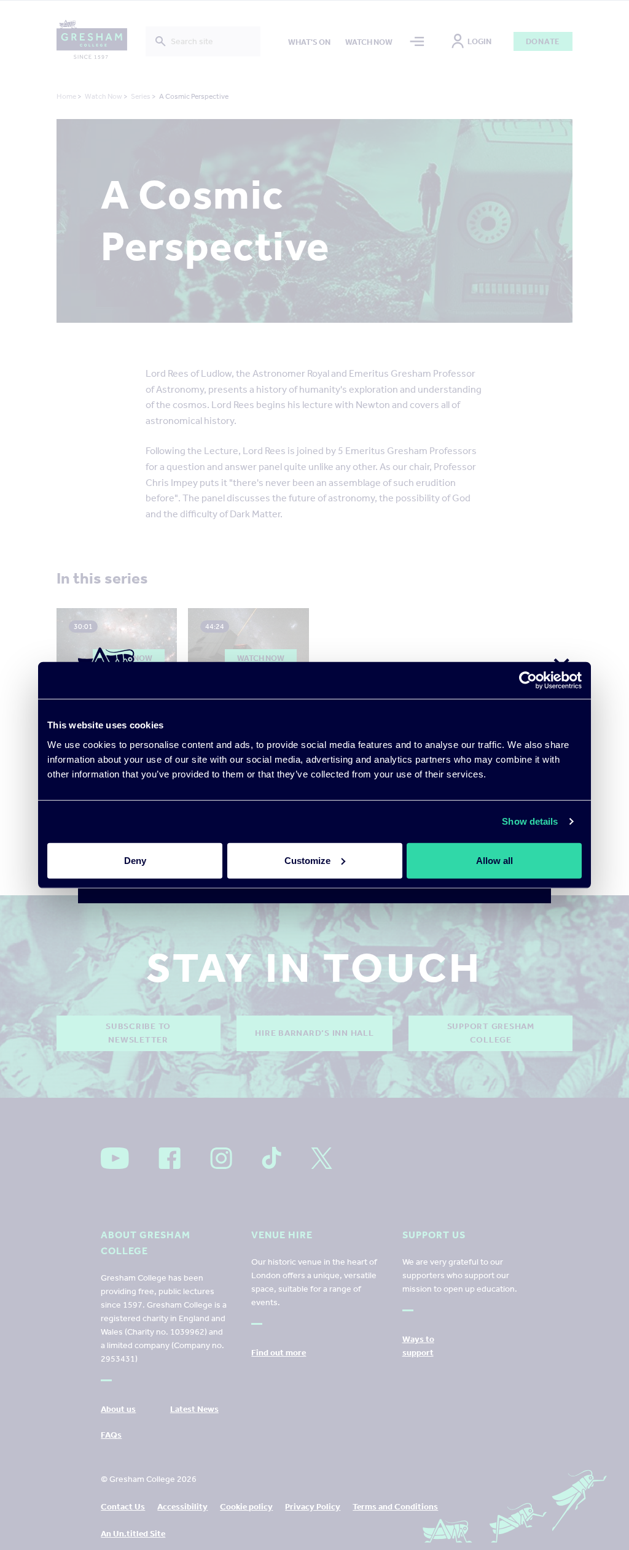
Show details (530, 821)
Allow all (494, 860)
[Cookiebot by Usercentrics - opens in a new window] (528, 680)
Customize (307, 860)
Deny (135, 860)
